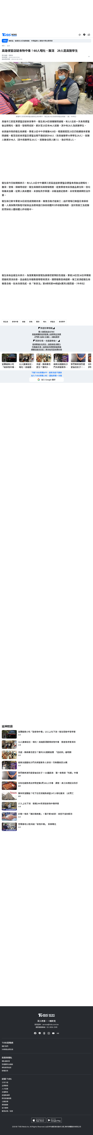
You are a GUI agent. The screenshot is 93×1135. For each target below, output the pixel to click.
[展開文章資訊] (89, 56)
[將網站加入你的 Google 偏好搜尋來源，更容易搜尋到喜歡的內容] (46, 379)
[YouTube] (53, 1033)
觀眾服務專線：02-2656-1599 (46, 1027)
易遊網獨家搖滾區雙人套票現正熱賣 (46, 334)
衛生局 (5, 321)
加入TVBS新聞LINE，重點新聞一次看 (46, 375)
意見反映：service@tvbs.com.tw (46, 1024)
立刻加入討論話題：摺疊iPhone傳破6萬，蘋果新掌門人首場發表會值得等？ (36, 41)
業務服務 (5, 1104)
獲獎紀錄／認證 (7, 1111)
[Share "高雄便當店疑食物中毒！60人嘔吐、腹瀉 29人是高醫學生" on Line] (84, 34)
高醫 (23, 321)
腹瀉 (37, 321)
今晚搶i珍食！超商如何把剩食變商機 (46, 347)
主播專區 (5, 1092)
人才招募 (5, 1089)
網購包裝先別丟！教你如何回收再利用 (46, 349)
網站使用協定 (6, 1067)
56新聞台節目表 (7, 1049)
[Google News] (58, 1033)
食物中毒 (15, 321)
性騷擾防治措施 (7, 1064)
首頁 (3, 46)
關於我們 (5, 1046)
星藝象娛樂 (6, 1095)
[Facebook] (35, 1033)
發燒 (30, 321)
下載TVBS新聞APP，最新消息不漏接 (46, 372)
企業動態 (5, 1085)
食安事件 (62, 321)
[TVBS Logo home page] (9, 34)
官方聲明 (5, 1108)
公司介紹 (5, 1082)
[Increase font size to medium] (79, 34)
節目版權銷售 (6, 1098)
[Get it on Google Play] (54, 1120)
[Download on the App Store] (38, 1120)
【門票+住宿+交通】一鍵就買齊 (46, 337)
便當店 (52, 321)
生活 (8, 46)
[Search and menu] (89, 34)
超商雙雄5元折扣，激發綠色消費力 (46, 344)
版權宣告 (5, 1070)
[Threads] (44, 1033)
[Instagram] (48, 1033)
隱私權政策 (6, 1061)
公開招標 (5, 1101)
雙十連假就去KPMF (46, 331)
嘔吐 (44, 321)
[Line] (39, 1033)
